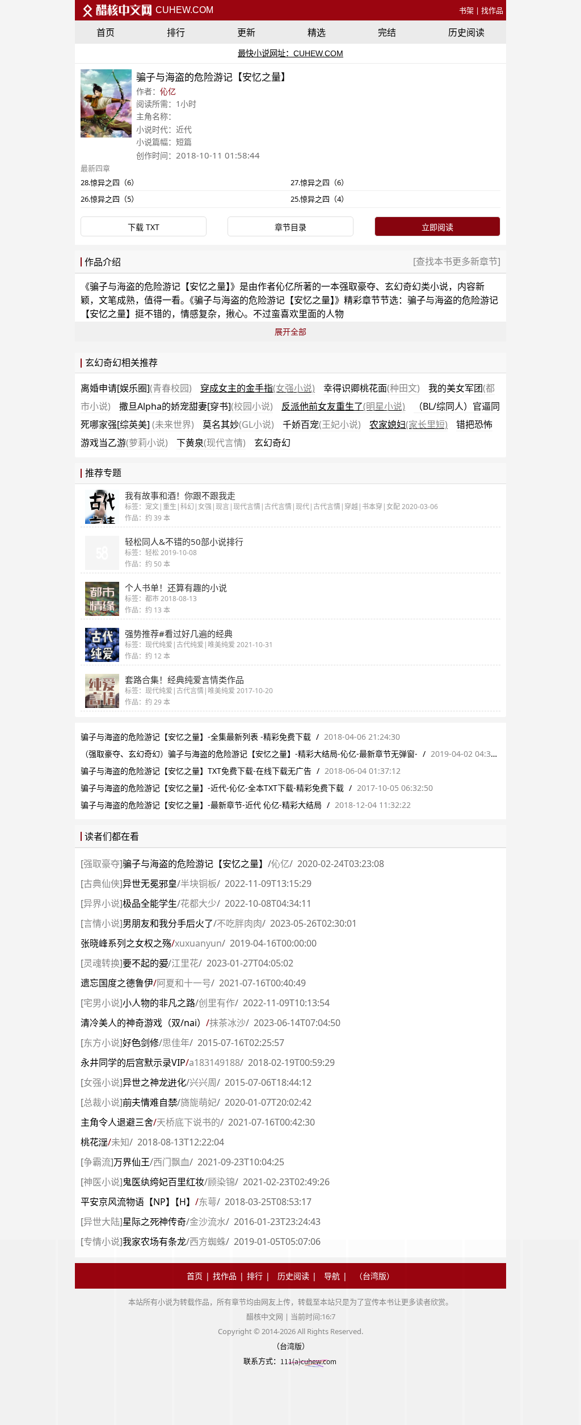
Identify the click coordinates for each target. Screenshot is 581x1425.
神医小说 (101, 1182)
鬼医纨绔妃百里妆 (163, 1182)
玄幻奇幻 (272, 442)
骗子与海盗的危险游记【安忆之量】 (160, 286)
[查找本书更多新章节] (456, 261)
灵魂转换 (101, 963)
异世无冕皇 (150, 883)
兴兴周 (203, 1082)
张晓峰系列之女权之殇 (126, 943)
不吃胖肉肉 (239, 923)
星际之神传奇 (154, 1221)
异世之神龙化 (154, 1082)
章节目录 (290, 227)
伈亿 (168, 91)
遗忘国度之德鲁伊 (117, 983)
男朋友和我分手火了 (168, 923)
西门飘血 (171, 1162)
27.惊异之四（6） (319, 182)
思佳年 (176, 1042)
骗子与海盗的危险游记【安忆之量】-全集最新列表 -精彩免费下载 (196, 736)
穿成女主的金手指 (257, 388)
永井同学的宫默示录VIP (133, 1062)
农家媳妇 (408, 424)
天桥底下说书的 (188, 1122)
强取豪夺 (101, 863)
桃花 (94, 1142)
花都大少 (198, 903)
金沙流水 (208, 1221)
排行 (176, 32)
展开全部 (290, 331)
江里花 (185, 963)
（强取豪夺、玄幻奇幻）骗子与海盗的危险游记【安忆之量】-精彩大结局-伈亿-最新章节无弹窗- (249, 753)
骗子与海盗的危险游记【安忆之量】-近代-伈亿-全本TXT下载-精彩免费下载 (212, 787)
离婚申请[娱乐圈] (136, 388)
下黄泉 (211, 442)
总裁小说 (101, 1102)
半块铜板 (198, 883)
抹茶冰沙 (227, 1022)
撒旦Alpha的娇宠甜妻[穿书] (196, 406)
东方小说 (101, 1042)
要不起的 (145, 963)
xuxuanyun (198, 943)
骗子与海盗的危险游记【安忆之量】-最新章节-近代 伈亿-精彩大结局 (201, 804)
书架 (466, 10)
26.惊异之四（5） (109, 199)
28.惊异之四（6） (109, 182)
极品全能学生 (150, 903)
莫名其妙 (238, 424)
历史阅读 (466, 32)
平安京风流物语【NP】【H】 (138, 1201)
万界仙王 (131, 1162)
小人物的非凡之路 (159, 1003)
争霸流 (97, 1162)
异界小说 (101, 903)
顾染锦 (221, 1182)
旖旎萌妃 (198, 1102)
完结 (387, 32)
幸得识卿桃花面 (371, 388)
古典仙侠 (101, 883)
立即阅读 (437, 227)
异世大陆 (101, 1221)
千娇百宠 (322, 424)
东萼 (208, 1201)
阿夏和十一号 (184, 983)
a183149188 (214, 1062)
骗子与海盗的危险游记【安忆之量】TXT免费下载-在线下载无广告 (196, 770)
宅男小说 (101, 1003)
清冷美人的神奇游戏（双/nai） (143, 1022)
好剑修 (141, 1042)
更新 (246, 32)
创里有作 (217, 1003)
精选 (317, 32)
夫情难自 (150, 1102)
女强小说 (101, 1082)
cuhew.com (183, 10)
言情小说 (101, 923)
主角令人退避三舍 (117, 1122)
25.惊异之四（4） (319, 199)
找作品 (492, 10)
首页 (105, 32)
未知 (120, 1142)
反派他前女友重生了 (343, 406)
